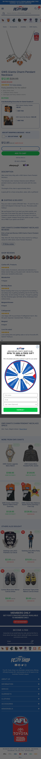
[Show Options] (36, 404)
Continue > (20, 410)
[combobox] (20, 404)
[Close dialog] (37, 346)
